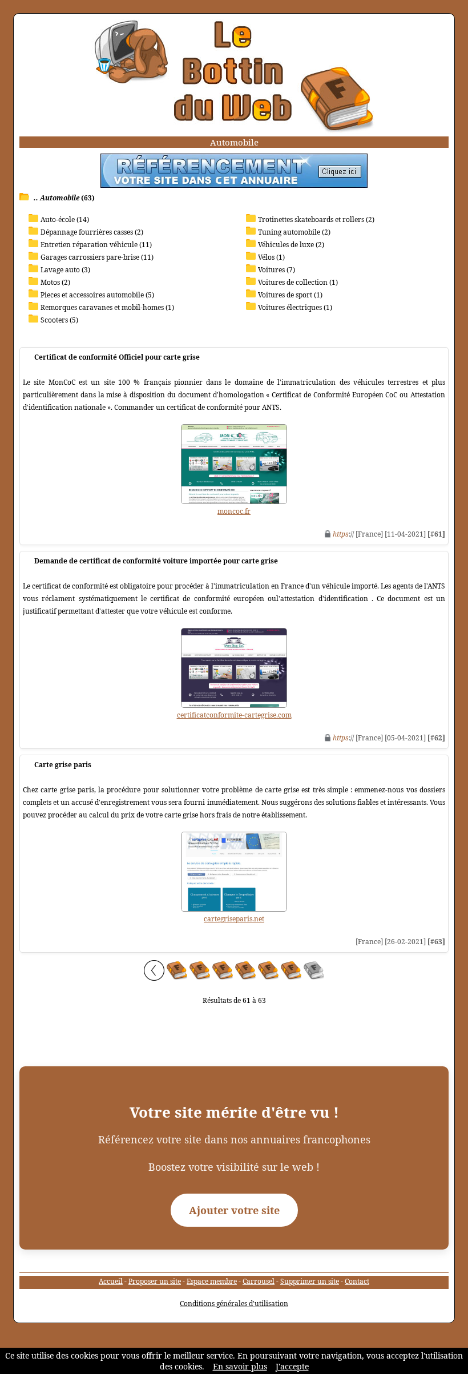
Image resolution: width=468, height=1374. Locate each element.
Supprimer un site (309, 1281)
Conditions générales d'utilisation (234, 1303)
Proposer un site (154, 1281)
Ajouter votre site (234, 1210)
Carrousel (259, 1281)
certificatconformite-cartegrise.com (234, 715)
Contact (357, 1281)
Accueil (111, 1281)
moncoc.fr (234, 511)
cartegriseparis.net (234, 919)
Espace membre (212, 1281)
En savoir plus (240, 1366)
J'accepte (292, 1366)
